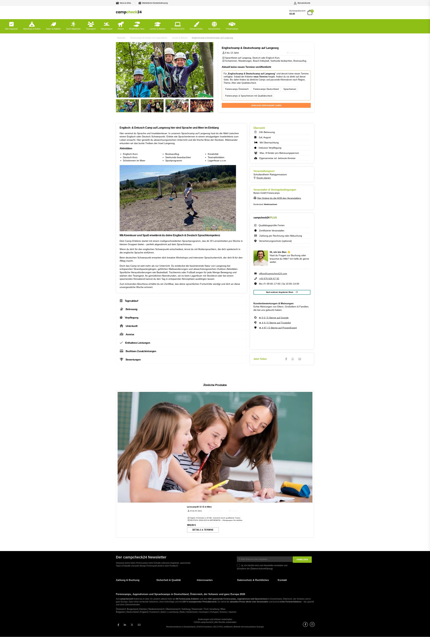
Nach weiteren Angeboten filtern (279, 292)
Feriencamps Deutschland (266, 89)
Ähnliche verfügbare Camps (266, 105)
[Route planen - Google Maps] (254, 177)
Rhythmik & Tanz (136, 29)
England (144, 612)
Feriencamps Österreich (237, 89)
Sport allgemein (73, 29)
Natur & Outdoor (53, 29)
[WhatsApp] (293, 359)
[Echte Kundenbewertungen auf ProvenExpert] (255, 327)
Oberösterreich (173, 609)
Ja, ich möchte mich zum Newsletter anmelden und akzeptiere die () (262, 567)
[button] (7, 629)
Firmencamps (232, 29)
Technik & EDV (177, 29)
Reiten (121, 29)
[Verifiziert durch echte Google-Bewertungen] (255, 317)
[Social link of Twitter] (132, 625)
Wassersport (106, 29)
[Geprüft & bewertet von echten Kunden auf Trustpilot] (255, 322)
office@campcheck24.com (273, 273)
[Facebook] (286, 359)
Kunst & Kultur (196, 29)
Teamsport (91, 29)
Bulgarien (120, 612)
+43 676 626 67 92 (269, 278)
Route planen (263, 177)
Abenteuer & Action (32, 29)
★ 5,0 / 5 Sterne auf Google (274, 317)
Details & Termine (202, 530)
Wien (223, 609)
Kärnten (143, 609)
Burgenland (132, 609)
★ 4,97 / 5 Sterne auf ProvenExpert (278, 327)
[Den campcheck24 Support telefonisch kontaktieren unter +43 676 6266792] (255, 278)
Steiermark (197, 609)
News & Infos (125, 3)
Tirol (206, 609)
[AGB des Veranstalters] (255, 198)
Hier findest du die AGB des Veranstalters (279, 198)
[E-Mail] (299, 359)
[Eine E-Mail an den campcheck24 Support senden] (255, 273)
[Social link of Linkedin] (125, 625)
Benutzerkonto (304, 3)
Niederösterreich (156, 609)
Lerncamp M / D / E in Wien (199, 507)
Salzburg (186, 609)
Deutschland (132, 612)
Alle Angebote (11, 29)
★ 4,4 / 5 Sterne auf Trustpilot (275, 322)
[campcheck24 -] (129, 12)
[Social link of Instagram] (312, 624)
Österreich (121, 609)
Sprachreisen (214, 29)
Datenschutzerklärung (261, 568)
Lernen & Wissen (157, 29)
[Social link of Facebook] (118, 625)
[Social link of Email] (139, 625)
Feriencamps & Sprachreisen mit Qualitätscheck (248, 96)
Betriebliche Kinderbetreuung (155, 3)
